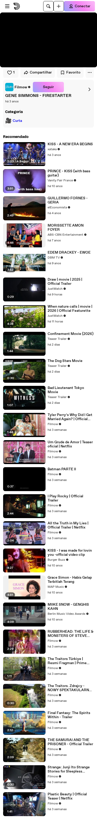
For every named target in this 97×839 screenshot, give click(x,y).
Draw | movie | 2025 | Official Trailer (65, 282)
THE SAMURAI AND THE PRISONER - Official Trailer (70, 742)
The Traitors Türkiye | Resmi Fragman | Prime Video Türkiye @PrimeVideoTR (67, 661)
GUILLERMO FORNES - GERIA (68, 200)
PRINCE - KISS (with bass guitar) (69, 173)
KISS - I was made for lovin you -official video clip (70, 553)
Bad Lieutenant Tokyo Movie (66, 390)
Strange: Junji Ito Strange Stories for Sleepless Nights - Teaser (69, 769)
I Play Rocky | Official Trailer (65, 498)
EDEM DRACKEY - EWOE (69, 252)
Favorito (73, 72)
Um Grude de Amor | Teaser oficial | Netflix (70, 444)
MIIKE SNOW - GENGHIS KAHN (68, 607)
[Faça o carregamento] (59, 6)
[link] (18, 87)
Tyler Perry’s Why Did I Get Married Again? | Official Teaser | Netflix (70, 417)
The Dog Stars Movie (65, 361)
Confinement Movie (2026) (70, 334)
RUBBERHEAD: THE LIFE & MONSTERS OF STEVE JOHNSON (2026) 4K (70, 634)
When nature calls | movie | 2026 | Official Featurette (70, 309)
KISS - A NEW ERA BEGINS (70, 144)
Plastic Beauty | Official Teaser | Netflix (67, 796)
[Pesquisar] (48, 6)
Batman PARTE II (62, 469)
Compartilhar (41, 72)
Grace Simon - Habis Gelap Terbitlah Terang (70, 580)
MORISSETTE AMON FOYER (66, 227)
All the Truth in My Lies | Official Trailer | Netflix (68, 525)
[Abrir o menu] (7, 6)
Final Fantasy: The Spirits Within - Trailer (69, 715)
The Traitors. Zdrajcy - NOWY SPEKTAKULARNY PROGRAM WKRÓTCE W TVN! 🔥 (69, 688)
